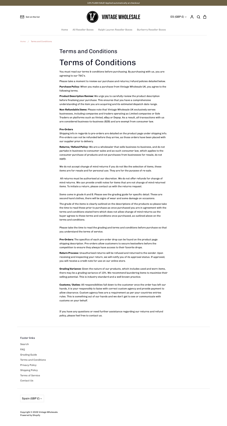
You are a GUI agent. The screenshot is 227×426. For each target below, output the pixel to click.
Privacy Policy (28, 365)
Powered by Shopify (30, 415)
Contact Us (26, 380)
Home (64, 29)
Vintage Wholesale (48, 412)
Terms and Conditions (33, 359)
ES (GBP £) (177, 16)
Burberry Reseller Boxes (151, 29)
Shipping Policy (29, 370)
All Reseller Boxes (83, 29)
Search (24, 344)
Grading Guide (28, 354)
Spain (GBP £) (31, 398)
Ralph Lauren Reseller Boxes (115, 29)
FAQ (22, 349)
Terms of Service (30, 375)
